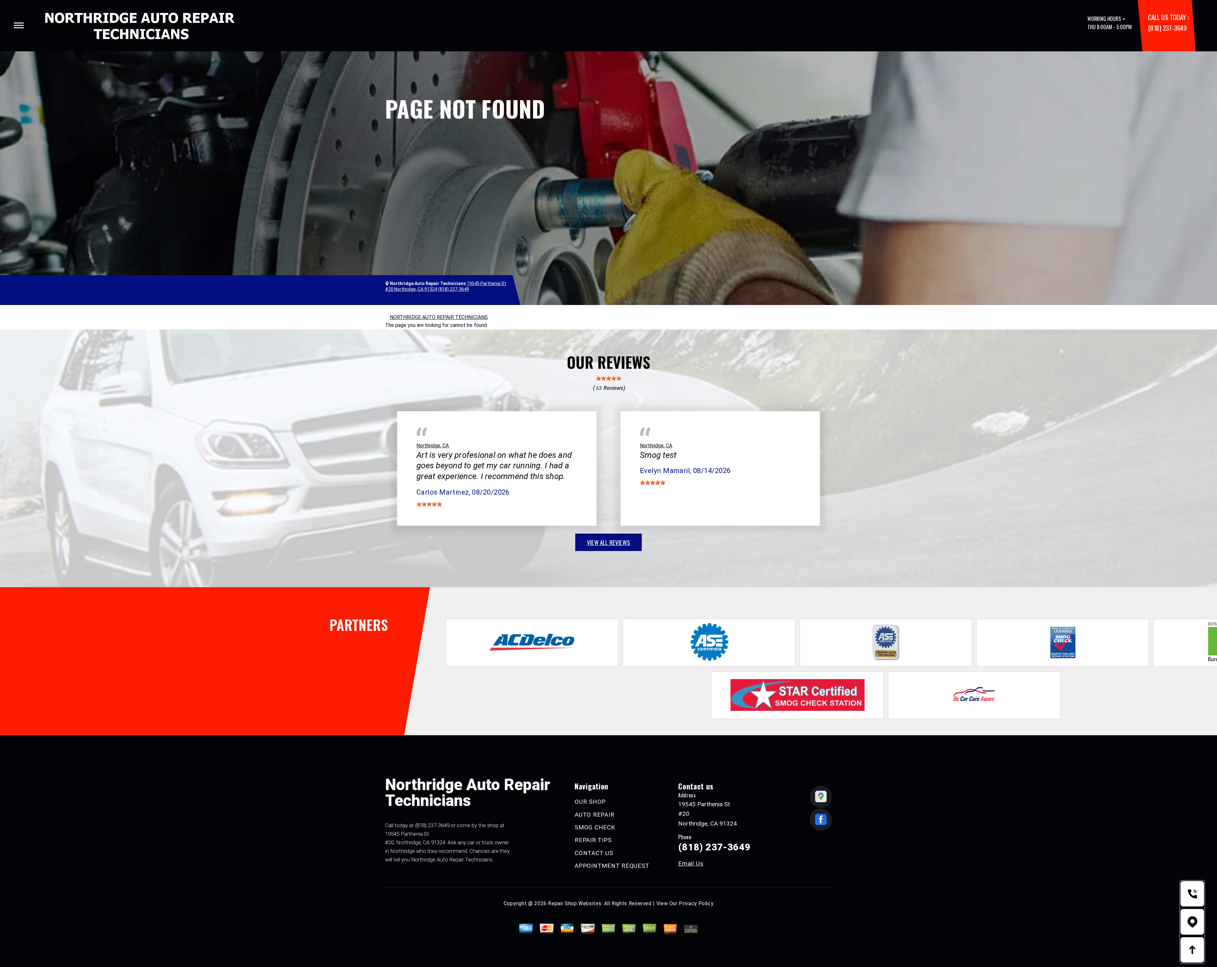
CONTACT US (594, 853)
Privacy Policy (696, 903)
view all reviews (608, 542)
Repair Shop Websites (574, 903)
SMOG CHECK (595, 827)
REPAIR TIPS (593, 840)
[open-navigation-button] (19, 25)
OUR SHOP (590, 801)
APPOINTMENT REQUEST (612, 865)
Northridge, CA (432, 446)
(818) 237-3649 (1167, 28)
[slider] (608, 378)
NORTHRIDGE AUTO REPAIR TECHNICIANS (439, 317)
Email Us (690, 863)
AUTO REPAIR (594, 814)
